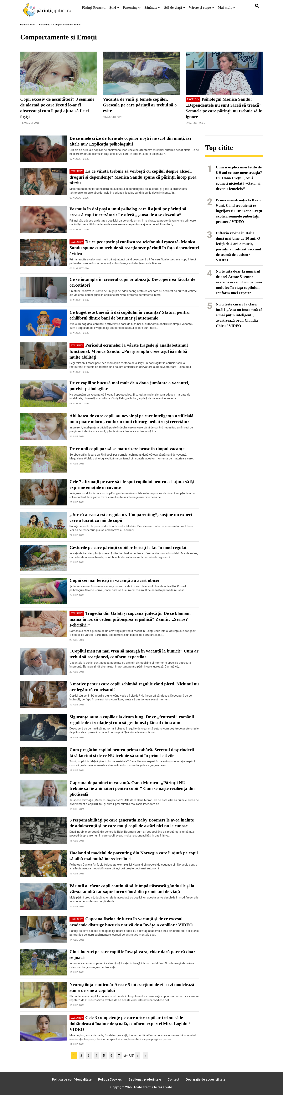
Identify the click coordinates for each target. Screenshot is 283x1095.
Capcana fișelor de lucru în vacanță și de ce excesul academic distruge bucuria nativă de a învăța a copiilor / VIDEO (131, 921)
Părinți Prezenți (93, 7)
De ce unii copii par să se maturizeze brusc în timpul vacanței (127, 448)
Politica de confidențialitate (72, 1079)
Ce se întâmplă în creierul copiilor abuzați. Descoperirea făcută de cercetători (132, 282)
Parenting (130, 7)
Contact (173, 1079)
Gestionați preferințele (144, 1079)
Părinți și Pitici (27, 24)
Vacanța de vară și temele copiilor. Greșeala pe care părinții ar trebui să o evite (140, 105)
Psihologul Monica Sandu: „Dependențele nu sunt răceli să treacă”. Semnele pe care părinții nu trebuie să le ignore (224, 108)
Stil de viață (173, 7)
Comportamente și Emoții (66, 24)
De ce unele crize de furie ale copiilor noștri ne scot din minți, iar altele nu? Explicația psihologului (130, 141)
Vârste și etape (200, 7)
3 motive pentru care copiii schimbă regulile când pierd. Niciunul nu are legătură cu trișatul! (134, 687)
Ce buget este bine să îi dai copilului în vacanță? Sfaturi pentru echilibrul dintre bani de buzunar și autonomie (129, 315)
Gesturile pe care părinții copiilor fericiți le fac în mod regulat (128, 547)
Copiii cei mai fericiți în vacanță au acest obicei (114, 580)
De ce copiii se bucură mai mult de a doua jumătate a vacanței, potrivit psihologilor (129, 386)
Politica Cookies (110, 1079)
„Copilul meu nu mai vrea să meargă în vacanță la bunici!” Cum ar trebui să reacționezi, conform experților (133, 654)
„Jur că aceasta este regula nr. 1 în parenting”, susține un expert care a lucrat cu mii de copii (130, 517)
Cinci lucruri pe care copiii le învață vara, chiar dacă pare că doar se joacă (132, 954)
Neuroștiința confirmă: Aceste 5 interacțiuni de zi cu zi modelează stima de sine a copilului (131, 987)
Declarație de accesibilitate (205, 1079)
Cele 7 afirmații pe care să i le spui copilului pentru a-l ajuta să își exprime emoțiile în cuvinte (131, 484)
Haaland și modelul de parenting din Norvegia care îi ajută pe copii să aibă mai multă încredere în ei (133, 856)
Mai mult (225, 7)
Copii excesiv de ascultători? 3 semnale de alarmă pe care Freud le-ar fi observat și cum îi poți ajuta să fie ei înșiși (57, 108)
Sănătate (150, 7)
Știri (112, 7)
